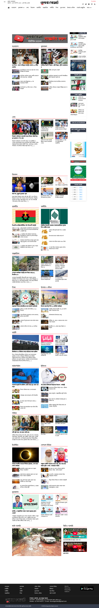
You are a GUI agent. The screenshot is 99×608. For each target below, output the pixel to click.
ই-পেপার (94, 1)
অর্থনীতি (52, 8)
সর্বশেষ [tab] (74, 33)
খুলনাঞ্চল (20, 8)
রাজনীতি (39, 8)
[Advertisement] (49, 22)
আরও (88, 8)
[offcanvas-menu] (4, 2)
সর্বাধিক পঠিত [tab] (83, 33)
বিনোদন (33, 8)
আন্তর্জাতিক (45, 8)
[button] (16, 542)
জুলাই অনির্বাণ (65, 553)
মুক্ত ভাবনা (62, 8)
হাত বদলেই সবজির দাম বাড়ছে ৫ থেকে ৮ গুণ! (72, 540)
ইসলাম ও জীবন (71, 8)
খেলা (27, 8)
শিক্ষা (57, 8)
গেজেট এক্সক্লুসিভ (81, 8)
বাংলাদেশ (14, 8)
